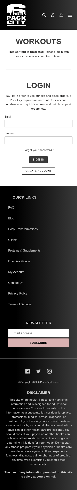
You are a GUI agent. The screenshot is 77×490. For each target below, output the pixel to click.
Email (8, 116)
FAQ (11, 207)
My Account (16, 272)
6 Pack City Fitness (48, 382)
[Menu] (70, 14)
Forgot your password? (38, 150)
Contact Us (15, 282)
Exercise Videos (19, 261)
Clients (12, 240)
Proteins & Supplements (24, 250)
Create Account (38, 171)
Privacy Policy (18, 293)
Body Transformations (23, 229)
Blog (11, 218)
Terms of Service (19, 304)
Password (10, 133)
